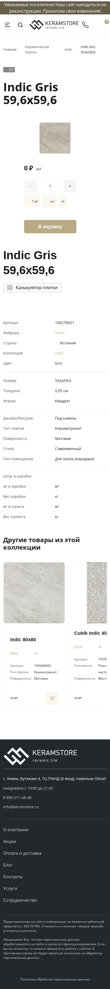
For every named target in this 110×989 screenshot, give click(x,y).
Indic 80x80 (23, 639)
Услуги (10, 888)
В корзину (50, 226)
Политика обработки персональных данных (55, 979)
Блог (8, 865)
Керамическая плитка (37, 49)
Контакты (13, 877)
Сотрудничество (20, 900)
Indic (68, 49)
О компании (16, 830)
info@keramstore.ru (21, 806)
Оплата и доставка (22, 853)
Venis (60, 332)
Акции (9, 841)
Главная (10, 49)
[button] (55, 797)
